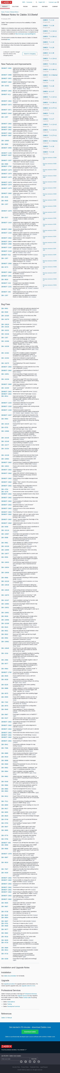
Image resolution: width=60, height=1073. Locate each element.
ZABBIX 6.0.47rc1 (50, 108)
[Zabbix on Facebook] (25, 1061)
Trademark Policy (34, 1067)
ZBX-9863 (4, 791)
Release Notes (14, 12)
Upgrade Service (22, 995)
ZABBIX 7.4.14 (48, 20)
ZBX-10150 (5, 388)
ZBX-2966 (4, 660)
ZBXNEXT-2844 (6, 241)
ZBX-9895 (4, 830)
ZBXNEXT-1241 (6, 286)
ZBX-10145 (5, 438)
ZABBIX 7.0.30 (48, 25)
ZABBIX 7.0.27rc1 (50, 135)
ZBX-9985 (4, 164)
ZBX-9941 (4, 744)
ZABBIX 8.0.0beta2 (50, 75)
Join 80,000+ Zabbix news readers (11, 1056)
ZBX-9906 (4, 577)
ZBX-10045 (5, 648)
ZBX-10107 (5, 600)
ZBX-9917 (4, 808)
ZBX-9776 (4, 835)
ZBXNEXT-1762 (6, 166)
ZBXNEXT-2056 (6, 263)
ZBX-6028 (4, 679)
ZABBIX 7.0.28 (48, 86)
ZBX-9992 (4, 638)
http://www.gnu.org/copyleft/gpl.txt (25, 34)
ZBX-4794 (4, 489)
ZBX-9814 (4, 950)
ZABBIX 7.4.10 (48, 146)
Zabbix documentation (10, 976)
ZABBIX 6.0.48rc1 (50, 69)
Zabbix (6, 2)
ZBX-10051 (5, 374)
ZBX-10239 (5, 346)
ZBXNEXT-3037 (6, 155)
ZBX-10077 (5, 553)
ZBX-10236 (5, 379)
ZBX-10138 (5, 455)
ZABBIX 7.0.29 (48, 47)
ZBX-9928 (4, 616)
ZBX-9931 (4, 631)
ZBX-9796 (4, 839)
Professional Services (30, 994)
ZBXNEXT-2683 (6, 193)
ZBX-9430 (4, 873)
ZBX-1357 (4, 117)
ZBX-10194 (5, 358)
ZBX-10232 (5, 330)
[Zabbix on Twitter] (21, 1061)
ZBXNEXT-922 (6, 255)
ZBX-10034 (5, 567)
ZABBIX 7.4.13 (48, 42)
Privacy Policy (25, 1067)
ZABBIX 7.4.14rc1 (50, 31)
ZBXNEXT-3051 (6, 78)
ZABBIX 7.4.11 (48, 113)
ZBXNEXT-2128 (6, 251)
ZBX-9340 (4, 781)
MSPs (23, 2)
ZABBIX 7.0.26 (48, 152)
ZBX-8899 (4, 805)
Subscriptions (11, 1001)
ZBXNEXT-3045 (6, 113)
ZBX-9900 (4, 764)
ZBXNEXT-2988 (6, 244)
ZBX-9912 (4, 796)
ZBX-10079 (5, 595)
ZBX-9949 (4, 676)
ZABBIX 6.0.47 (48, 91)
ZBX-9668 (4, 926)
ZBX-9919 (4, 757)
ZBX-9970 (4, 706)
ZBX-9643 (4, 627)
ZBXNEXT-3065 (6, 384)
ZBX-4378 (4, 491)
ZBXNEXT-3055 (6, 148)
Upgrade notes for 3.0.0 (28, 985)
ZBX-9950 (4, 557)
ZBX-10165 (5, 315)
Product (7, 12)
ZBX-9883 (4, 789)
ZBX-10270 (5, 319)
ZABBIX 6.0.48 (48, 53)
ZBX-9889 (4, 753)
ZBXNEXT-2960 (6, 229)
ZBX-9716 (4, 953)
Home (2, 12)
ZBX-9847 (4, 827)
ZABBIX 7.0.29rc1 (50, 64)
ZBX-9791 (4, 923)
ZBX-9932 (4, 634)
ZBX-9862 (4, 776)
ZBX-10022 (5, 466)
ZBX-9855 (4, 812)
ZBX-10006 (5, 620)
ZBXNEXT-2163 (6, 247)
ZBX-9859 (4, 144)
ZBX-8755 (4, 427)
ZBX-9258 (4, 959)
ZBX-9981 (4, 543)
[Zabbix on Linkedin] (34, 1061)
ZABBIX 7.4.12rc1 (50, 97)
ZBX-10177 (5, 445)
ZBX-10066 (5, 431)
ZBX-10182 (5, 353)
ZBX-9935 (4, 200)
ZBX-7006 (4, 748)
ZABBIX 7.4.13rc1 (50, 58)
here (8, 39)
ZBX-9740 (4, 819)
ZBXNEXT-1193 (6, 153)
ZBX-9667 (4, 906)
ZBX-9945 (4, 709)
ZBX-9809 (4, 948)
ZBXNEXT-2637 (6, 415)
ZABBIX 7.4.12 (48, 80)
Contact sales (27, 997)
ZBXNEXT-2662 (6, 82)
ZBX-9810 (4, 862)
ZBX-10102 (5, 86)
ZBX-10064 (5, 459)
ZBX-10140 (5, 441)
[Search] (36, 2)
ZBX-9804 (4, 917)
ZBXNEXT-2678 (6, 211)
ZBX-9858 (4, 845)
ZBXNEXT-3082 (6, 68)
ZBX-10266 (5, 341)
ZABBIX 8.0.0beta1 (50, 141)
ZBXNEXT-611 (6, 94)
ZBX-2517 (4, 217)
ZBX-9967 (4, 714)
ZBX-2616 (4, 197)
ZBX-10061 (5, 641)
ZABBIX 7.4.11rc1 (50, 130)
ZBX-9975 (4, 693)
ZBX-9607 (4, 921)
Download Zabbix (30, 1032)
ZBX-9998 (4, 537)
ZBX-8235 (4, 684)
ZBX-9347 (4, 718)
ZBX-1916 (4, 653)
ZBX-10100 (5, 623)
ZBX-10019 (5, 324)
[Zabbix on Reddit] (30, 1061)
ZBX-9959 (4, 697)
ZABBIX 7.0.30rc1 (50, 36)
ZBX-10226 (5, 327)
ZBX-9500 (4, 312)
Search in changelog (30, 54)
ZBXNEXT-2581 (6, 276)
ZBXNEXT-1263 (6, 233)
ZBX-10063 (5, 140)
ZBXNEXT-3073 (6, 104)
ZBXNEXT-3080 (6, 75)
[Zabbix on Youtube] (39, 1061)
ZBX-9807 (4, 857)
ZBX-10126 (5, 581)
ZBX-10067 (5, 534)
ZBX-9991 (4, 308)
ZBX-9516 (4, 936)
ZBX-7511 (4, 801)
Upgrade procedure (9, 984)
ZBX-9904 (4, 419)
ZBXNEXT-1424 (6, 222)
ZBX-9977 (4, 663)
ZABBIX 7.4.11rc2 (50, 124)
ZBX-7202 (4, 702)
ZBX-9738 (4, 911)
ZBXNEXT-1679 (6, 170)
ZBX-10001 (5, 612)
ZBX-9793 (4, 823)
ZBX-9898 (4, 760)
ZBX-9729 (4, 942)
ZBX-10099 (5, 550)
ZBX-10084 (5, 604)
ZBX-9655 (4, 903)
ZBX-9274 (4, 267)
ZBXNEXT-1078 (6, 854)
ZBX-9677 (4, 929)
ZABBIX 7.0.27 (48, 119)
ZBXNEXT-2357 (6, 160)
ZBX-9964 (4, 668)
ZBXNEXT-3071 (6, 110)
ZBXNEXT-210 (6, 283)
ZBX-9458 (4, 527)
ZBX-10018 (5, 585)
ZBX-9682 (4, 933)
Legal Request (44, 1067)
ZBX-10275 (5, 363)
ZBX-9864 (4, 771)
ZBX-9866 (4, 785)
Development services (13, 1006)
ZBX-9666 (4, 848)
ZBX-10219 (5, 424)
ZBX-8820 (4, 279)
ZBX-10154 (5, 448)
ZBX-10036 (5, 572)
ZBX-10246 (5, 334)
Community (29, 2)
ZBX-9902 (4, 767)
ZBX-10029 (5, 590)
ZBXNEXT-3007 (6, 135)
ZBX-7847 (4, 869)
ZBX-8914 (4, 396)
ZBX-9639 (4, 940)
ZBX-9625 (4, 915)
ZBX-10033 (5, 562)
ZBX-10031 (5, 607)
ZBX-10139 (5, 546)
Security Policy (16, 1067)
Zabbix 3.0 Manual (6, 1017)
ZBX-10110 (5, 530)
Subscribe (34, 1058)
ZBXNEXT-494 (6, 292)
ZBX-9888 (4, 688)
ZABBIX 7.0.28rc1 (50, 102)
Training (9, 1004)
